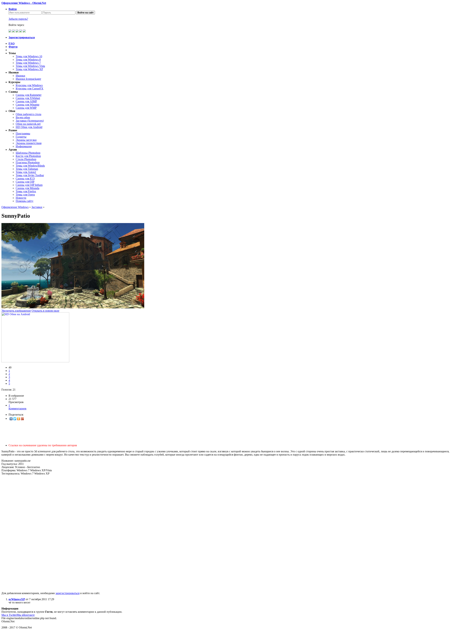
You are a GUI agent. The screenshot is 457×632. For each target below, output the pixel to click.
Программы (23, 133)
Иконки (20, 75)
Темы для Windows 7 (28, 62)
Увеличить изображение (16, 310)
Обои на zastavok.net (28, 123)
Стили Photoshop (26, 159)
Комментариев (17, 407)
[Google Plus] (22, 418)
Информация (24, 146)
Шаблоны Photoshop (28, 152)
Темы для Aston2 (26, 172)
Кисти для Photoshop (28, 156)
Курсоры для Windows (29, 85)
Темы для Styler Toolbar (30, 175)
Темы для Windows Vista (30, 66)
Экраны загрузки (26, 139)
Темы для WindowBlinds (30, 165)
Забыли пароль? (18, 18)
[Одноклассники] (19, 418)
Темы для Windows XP (29, 69)
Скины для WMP (26, 107)
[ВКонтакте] (11, 418)
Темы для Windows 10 (29, 56)
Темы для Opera (25, 194)
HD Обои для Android (29, 127)
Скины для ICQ (25, 178)
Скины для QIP (25, 181)
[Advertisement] (108, 432)
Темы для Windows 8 (28, 59)
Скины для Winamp (27, 104)
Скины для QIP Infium (29, 184)
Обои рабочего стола (28, 114)
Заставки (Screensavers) (30, 120)
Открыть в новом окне (45, 310)
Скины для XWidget (28, 98)
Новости (21, 197)
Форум (13, 46)
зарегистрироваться (67, 593)
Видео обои (23, 117)
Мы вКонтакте (26, 614)
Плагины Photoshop (28, 162)
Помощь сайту (24, 201)
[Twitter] (15, 418)
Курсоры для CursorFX (29, 88)
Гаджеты (21, 136)
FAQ (11, 43)
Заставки (36, 207)
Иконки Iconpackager (28, 78)
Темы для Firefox (26, 191)
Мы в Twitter (9, 614)
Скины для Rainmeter (28, 94)
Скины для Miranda (27, 188)
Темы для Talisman (27, 168)
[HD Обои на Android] (35, 361)
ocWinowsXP (17, 599)
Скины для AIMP (26, 101)
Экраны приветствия (28, 143)
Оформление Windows (15, 207)
